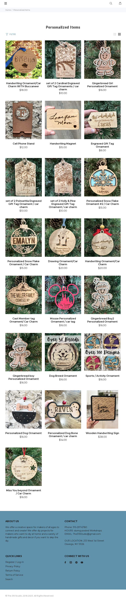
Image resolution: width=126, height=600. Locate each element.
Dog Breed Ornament (63, 375)
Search (9, 579)
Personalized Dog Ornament (23, 433)
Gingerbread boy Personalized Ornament (23, 377)
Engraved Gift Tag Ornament (102, 145)
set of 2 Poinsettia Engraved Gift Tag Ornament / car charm (23, 204)
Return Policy (12, 570)
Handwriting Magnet (63, 143)
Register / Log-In (14, 562)
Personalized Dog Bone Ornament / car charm (63, 435)
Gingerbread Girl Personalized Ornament (102, 85)
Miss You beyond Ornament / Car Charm (23, 492)
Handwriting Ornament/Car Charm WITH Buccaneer (23, 85)
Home (8, 10)
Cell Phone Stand (23, 143)
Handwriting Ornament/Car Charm (102, 263)
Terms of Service (14, 575)
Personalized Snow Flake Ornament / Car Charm (23, 263)
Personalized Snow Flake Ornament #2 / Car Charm (102, 202)
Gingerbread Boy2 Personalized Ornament (102, 320)
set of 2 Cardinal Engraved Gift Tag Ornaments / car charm (63, 86)
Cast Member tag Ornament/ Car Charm (24, 320)
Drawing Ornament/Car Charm (63, 263)
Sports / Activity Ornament (102, 375)
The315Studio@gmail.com (87, 534)
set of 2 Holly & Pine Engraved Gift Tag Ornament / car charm (63, 204)
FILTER (13, 34)
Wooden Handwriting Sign (102, 433)
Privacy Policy (12, 566)
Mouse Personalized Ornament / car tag (63, 320)
